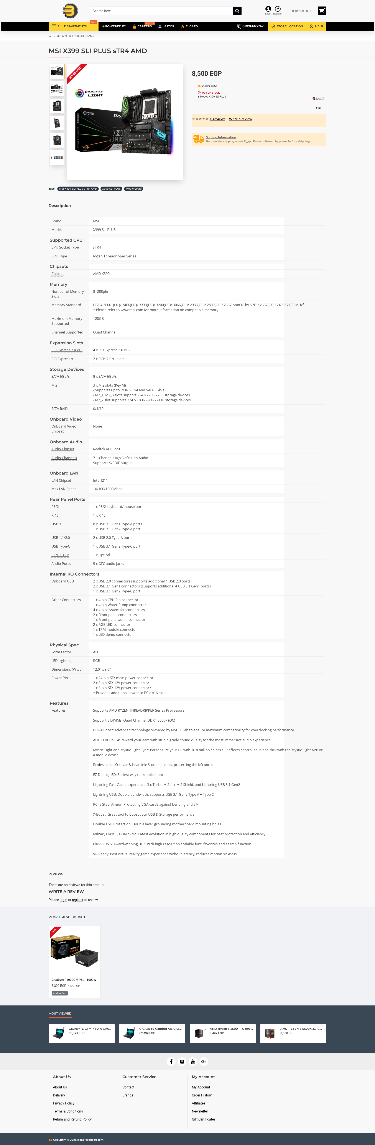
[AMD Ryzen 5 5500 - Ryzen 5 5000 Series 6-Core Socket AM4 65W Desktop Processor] (116, 1033)
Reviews (56, 874)
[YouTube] (193, 1061)
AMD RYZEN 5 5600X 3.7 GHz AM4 (218, 1028)
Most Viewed (60, 1013)
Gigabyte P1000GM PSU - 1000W (74, 979)
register (77, 900)
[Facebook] (171, 1061)
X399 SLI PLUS (111, 188)
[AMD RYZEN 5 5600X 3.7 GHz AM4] (186, 1033)
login (63, 900)
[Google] (203, 1061)
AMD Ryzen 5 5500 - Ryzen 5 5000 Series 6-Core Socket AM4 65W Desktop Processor (148, 1028)
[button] (57, 67)
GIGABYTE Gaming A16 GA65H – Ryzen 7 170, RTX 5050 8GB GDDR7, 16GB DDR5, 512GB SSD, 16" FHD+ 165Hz (289, 1028)
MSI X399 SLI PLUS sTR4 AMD (78, 188)
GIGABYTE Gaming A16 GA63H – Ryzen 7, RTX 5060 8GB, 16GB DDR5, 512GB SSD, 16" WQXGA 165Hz (77, 1028)
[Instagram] (182, 1061)
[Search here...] (237, 11)
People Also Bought (67, 917)
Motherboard (133, 188)
